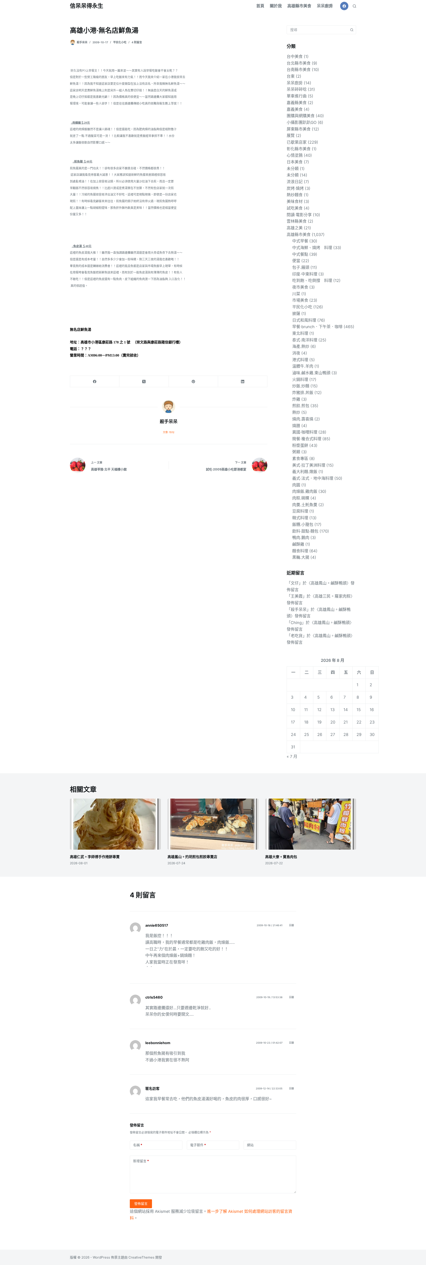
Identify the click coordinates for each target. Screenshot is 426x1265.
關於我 (276, 6)
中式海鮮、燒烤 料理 (312, 247)
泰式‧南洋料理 (304, 340)
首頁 (260, 6)
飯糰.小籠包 (302, 524)
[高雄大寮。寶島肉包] (310, 824)
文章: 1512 (168, 432)
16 (372, 709)
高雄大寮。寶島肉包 (281, 857)
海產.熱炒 (300, 346)
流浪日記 (295, 181)
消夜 (296, 353)
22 (359, 722)
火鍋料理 (300, 379)
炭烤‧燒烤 (295, 188)
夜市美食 (300, 287)
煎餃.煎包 (300, 405)
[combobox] (317, 29)
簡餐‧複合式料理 (306, 438)
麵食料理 (300, 551)
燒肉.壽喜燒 (302, 419)
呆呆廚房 (325, 6)
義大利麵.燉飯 (304, 471)
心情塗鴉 (295, 155)
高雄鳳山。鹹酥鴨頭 (329, 583)
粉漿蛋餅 (300, 445)
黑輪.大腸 (300, 557)
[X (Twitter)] (144, 381)
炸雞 (296, 399)
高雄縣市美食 (299, 6)
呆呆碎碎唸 (297, 89)
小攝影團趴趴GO (302, 122)
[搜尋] (354, 6)
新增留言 (141, 1161)
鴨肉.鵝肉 (300, 537)
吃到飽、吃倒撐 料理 (312, 280)
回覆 (291, 925)
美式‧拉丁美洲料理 (308, 465)
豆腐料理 (300, 511)
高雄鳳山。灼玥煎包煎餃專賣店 (192, 857)
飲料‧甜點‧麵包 (305, 531)
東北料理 (300, 333)
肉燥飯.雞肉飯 (304, 491)
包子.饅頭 (300, 267)
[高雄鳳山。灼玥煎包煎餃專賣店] (213, 824)
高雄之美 (295, 228)
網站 (250, 1145)
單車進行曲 (297, 96)
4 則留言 (137, 42)
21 (345, 722)
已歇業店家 (297, 142)
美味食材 (295, 201)
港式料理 (300, 359)
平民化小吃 (119, 42)
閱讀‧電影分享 (299, 214)
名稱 (137, 1145)
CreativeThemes (141, 1257)
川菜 (296, 293)
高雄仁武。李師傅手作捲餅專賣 (95, 857)
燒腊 (296, 425)
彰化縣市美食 (299, 149)
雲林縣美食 (297, 221)
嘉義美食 (295, 109)
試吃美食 (295, 208)
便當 (296, 260)
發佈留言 (141, 1204)
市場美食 (300, 300)
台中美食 (295, 56)
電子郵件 (198, 1145)
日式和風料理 (304, 320)
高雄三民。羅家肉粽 (333, 596)
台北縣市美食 (299, 63)
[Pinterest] (193, 381)
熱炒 (296, 412)
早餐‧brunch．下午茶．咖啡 (317, 326)
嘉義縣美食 (297, 102)
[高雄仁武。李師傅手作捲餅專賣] (115, 824)
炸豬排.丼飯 (302, 392)
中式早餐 (300, 241)
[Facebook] (344, 6)
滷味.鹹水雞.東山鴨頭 (311, 373)
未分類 (293, 168)
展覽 (291, 135)
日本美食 (295, 162)
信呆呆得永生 (86, 5)
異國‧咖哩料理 (304, 432)
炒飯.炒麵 (300, 386)
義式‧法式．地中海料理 (312, 478)
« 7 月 (292, 756)
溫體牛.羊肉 (302, 366)
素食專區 (300, 458)
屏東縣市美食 (299, 129)
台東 (291, 76)
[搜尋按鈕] (351, 30)
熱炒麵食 (295, 194)
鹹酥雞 (298, 544)
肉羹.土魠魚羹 (304, 504)
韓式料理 (300, 518)
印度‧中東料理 (304, 274)
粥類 (296, 452)
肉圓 (296, 485)
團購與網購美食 (301, 115)
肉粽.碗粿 (300, 498)
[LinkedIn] (242, 381)
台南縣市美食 (299, 69)
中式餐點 (300, 254)
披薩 (296, 313)
